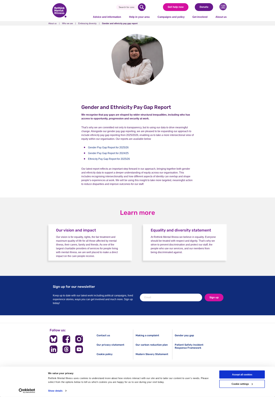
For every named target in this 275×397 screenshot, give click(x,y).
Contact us (103, 335)
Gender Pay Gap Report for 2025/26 (108, 147)
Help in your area (139, 17)
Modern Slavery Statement (152, 354)
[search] (142, 7)
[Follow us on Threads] (66, 349)
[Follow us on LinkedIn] (53, 349)
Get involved (200, 17)
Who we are (67, 23)
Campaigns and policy (171, 17)
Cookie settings (240, 384)
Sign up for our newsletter (74, 287)
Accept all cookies (242, 374)
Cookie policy (105, 354)
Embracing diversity (87, 23)
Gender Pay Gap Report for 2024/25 (108, 153)
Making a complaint (147, 335)
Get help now (176, 6)
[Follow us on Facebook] (66, 339)
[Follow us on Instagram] (79, 339)
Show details (55, 390)
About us (221, 17)
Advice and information (107, 17)
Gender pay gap (184, 335)
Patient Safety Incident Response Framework (189, 346)
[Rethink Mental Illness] (59, 10)
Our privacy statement (110, 344)
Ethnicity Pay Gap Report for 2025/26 (109, 159)
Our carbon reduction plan (152, 344)
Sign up (214, 297)
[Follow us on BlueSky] (53, 339)
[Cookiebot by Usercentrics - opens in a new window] (27, 390)
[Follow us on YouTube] (79, 349)
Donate (204, 6)
